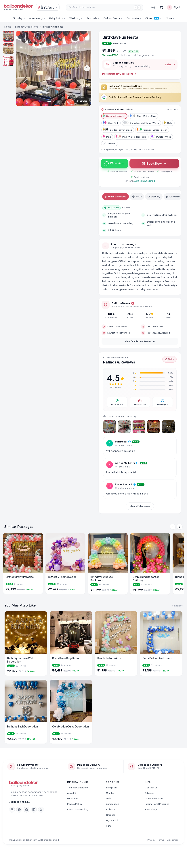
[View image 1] (8, 36)
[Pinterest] (26, 810)
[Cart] (161, 7)
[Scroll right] (180, 527)
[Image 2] (53, 101)
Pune (108, 826)
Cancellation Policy (77, 809)
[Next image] (87, 68)
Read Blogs (151, 809)
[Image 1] (49, 101)
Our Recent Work (154, 798)
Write (171, 359)
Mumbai (110, 793)
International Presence (157, 804)
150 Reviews (120, 43)
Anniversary (36, 18)
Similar (83, 100)
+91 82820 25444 (19, 801)
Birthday (18, 18)
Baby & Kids (56, 18)
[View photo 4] (153, 426)
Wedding (74, 18)
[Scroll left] (173, 527)
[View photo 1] (109, 426)
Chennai (110, 815)
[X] (41, 810)
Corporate (133, 18)
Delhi (108, 798)
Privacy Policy (74, 804)
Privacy (151, 839)
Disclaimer (72, 798)
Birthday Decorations (26, 26)
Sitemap (149, 793)
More (169, 18)
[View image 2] (8, 48)
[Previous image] (20, 68)
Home (7, 26)
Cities (152, 18)
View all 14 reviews (140, 506)
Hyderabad (112, 820)
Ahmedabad (112, 804)
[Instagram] (12, 810)
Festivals (92, 18)
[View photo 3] (139, 426)
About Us (72, 793)
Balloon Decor (112, 18)
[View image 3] (8, 60)
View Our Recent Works (138, 341)
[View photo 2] (124, 426)
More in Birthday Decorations (117, 73)
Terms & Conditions (78, 787)
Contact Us (151, 787)
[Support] (153, 7)
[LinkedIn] (34, 810)
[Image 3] (58, 101)
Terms (161, 839)
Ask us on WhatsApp (144, 181)
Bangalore (111, 787)
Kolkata (110, 809)
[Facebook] (19, 810)
